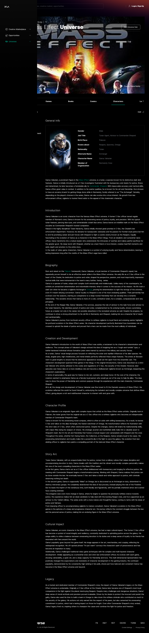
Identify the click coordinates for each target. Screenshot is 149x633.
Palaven (68, 271)
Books (71, 101)
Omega (89, 289)
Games (49, 101)
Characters (118, 101)
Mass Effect (84, 180)
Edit (139, 112)
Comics (93, 101)
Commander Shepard (98, 186)
